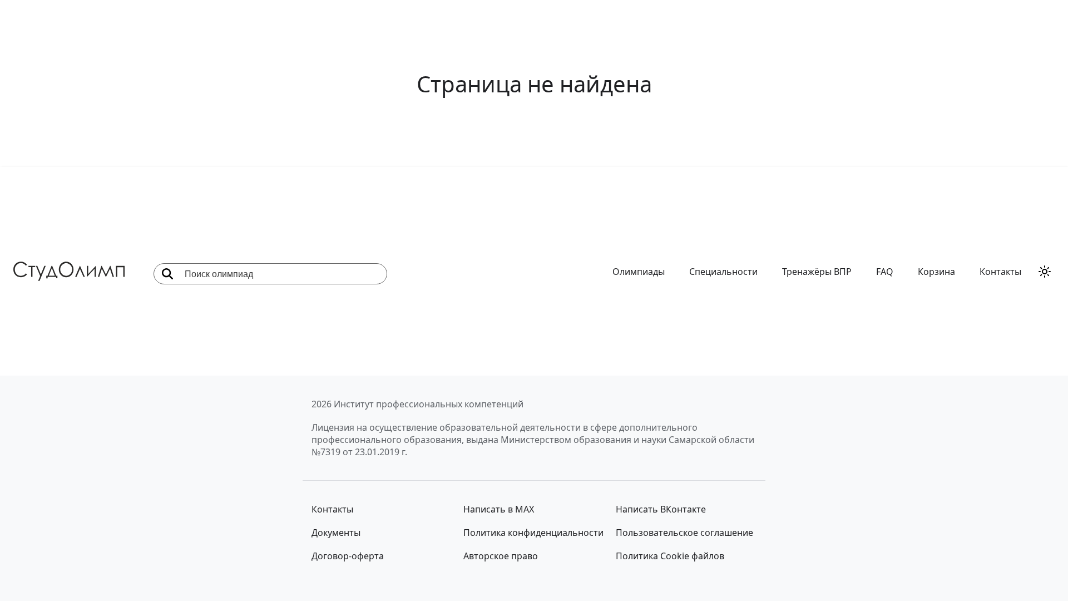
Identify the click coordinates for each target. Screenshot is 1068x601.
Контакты (1000, 271)
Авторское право (500, 556)
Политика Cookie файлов (670, 556)
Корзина (936, 271)
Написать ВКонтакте (661, 509)
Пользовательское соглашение (684, 532)
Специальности (723, 271)
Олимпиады (638, 271)
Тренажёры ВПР (817, 271)
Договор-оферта (348, 556)
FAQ (884, 271)
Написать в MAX (498, 509)
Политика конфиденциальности (533, 532)
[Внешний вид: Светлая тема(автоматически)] (1045, 272)
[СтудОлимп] (69, 271)
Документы (336, 532)
